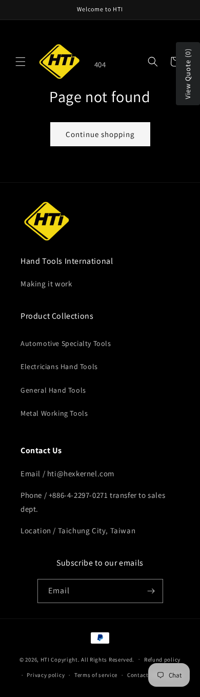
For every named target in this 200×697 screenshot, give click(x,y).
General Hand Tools (53, 390)
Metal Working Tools (54, 413)
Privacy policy (46, 675)
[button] (20, 61)
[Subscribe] (151, 591)
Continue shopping (100, 134)
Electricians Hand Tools (59, 366)
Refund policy (162, 659)
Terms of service (95, 675)
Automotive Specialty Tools (66, 343)
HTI (45, 659)
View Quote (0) (187, 73)
